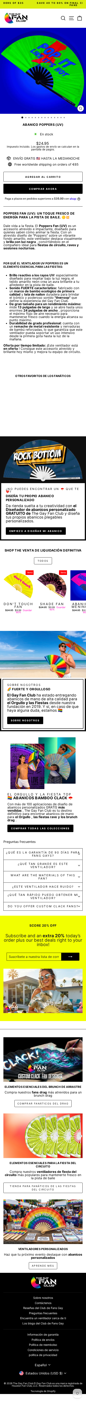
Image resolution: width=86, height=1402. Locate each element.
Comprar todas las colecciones (40, 828)
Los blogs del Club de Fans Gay (43, 1323)
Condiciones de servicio (43, 1350)
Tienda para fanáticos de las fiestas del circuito (43, 1188)
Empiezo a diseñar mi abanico (35, 531)
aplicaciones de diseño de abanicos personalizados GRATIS (39, 805)
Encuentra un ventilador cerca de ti (43, 1318)
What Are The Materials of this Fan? (43, 876)
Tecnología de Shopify (43, 1391)
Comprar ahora (43, 188)
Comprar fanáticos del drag (43, 1103)
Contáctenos (43, 1303)
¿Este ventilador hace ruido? (43, 886)
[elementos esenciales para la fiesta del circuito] (43, 1135)
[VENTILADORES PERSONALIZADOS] (43, 1221)
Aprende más (43, 1265)
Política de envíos (43, 1339)
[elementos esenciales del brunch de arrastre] (43, 1059)
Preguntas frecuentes (43, 1313)
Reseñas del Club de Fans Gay (43, 1308)
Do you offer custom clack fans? (43, 906)
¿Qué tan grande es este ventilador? (43, 865)
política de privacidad (43, 1355)
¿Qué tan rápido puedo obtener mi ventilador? (43, 896)
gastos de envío (46, 146)
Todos (43, 560)
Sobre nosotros (25, 720)
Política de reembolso (43, 1344)
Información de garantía (43, 1334)
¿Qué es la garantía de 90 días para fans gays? (43, 854)
